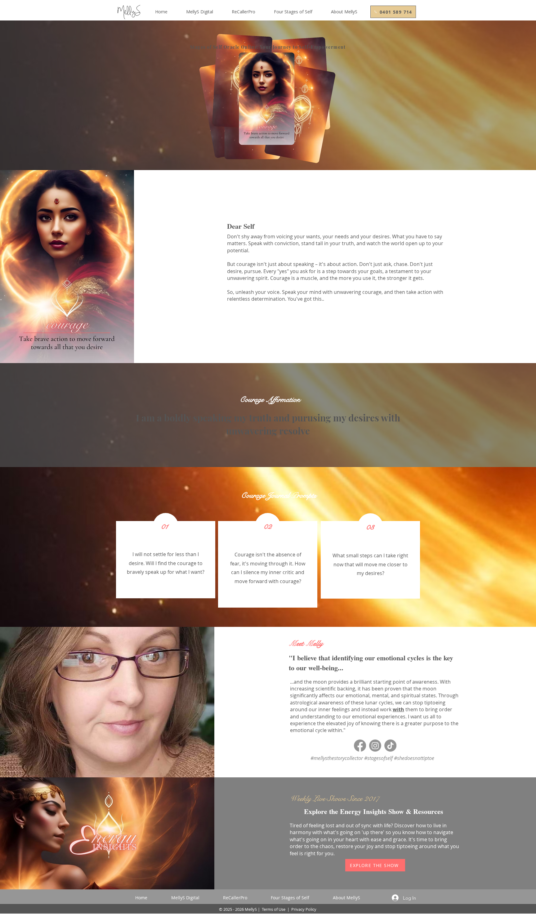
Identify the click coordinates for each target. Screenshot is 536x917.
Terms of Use (273, 909)
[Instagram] (375, 745)
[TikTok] (390, 745)
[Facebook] (360, 745)
